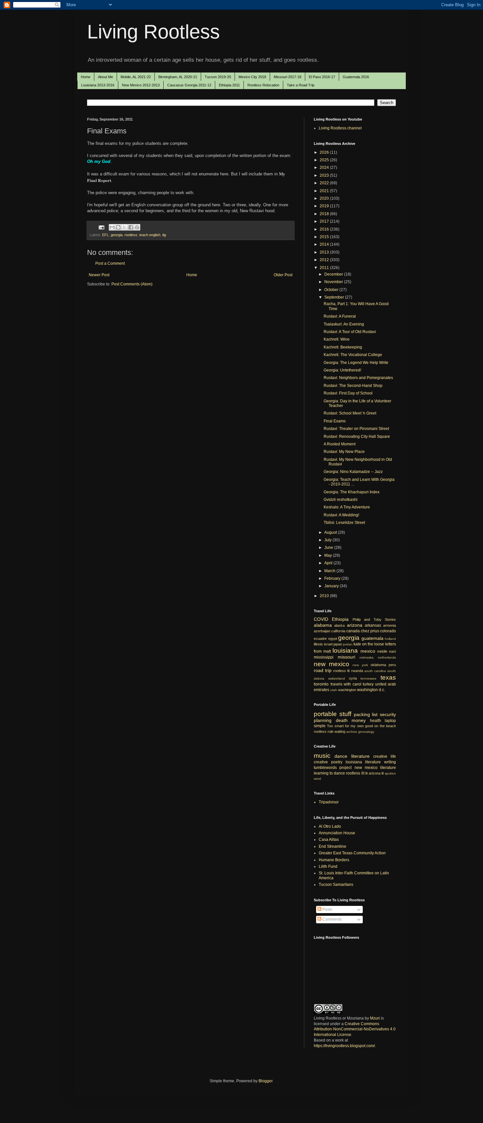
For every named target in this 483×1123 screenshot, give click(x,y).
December (334, 274)
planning (323, 720)
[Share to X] (124, 227)
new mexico (331, 664)
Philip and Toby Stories (374, 619)
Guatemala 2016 (356, 77)
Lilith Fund (328, 866)
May (328, 555)
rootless (131, 235)
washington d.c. (371, 689)
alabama (323, 625)
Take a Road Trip (300, 85)
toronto (321, 683)
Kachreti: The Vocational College (353, 354)
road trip (323, 670)
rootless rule (324, 731)
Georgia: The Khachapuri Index (352, 492)
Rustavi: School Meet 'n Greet (350, 413)
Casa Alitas (329, 839)
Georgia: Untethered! (342, 370)
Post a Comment (110, 263)
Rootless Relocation (263, 85)
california (338, 631)
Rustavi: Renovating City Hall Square (357, 436)
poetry (336, 762)
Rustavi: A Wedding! (341, 515)
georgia (117, 235)
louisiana (345, 650)
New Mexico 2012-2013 (141, 85)
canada (353, 631)
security (388, 714)
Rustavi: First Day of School (348, 393)
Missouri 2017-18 (287, 77)
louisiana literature (363, 762)
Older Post (283, 275)
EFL (105, 235)
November (334, 282)
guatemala (372, 638)
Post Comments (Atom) (131, 284)
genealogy (366, 731)
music (322, 755)
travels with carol (346, 684)
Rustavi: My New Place (344, 451)
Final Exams (335, 421)
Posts (326, 909)
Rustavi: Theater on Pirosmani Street (356, 428)
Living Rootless (153, 32)
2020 (325, 198)
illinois (318, 644)
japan (338, 644)
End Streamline (332, 846)
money (359, 720)
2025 (325, 160)
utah (333, 690)
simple (320, 726)
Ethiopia (340, 619)
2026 (325, 152)
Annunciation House (337, 833)
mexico (367, 651)
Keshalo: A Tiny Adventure (347, 507)
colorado (388, 631)
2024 (325, 167)
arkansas (373, 625)
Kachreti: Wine (337, 339)
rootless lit (341, 671)
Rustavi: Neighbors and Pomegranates (358, 377)
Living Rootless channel (340, 128)
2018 (325, 214)
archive (351, 731)
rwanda (357, 671)
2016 (325, 229)
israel (328, 644)
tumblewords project (333, 767)
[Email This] (112, 227)
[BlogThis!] (118, 227)
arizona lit (376, 773)
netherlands (387, 657)
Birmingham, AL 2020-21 (177, 77)
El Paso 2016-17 (322, 77)
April (329, 563)
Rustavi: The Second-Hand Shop (353, 385)
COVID (321, 619)
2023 (325, 175)
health (375, 720)
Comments (331, 919)
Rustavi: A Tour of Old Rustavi (350, 331)
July (328, 540)
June (329, 547)
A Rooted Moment (340, 444)
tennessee (368, 678)
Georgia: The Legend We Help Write (356, 362)
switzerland (336, 678)
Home (85, 77)
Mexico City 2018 (252, 77)
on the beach (385, 726)
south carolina (375, 671)
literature (360, 756)
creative (321, 762)
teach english (149, 235)
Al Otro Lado (330, 826)
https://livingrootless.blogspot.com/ (344, 1046)
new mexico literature (375, 767)
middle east (386, 651)
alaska (339, 625)
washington (347, 690)
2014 (325, 244)
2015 (325, 237)
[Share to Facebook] (130, 227)
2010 (325, 596)
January (332, 586)
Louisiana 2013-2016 (97, 85)
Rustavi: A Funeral (340, 316)
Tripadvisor (329, 802)
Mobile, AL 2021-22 (136, 77)
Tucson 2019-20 (218, 77)
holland (390, 638)
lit (366, 773)
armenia (389, 625)
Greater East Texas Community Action (352, 853)
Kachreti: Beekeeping (343, 347)
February (332, 578)
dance (340, 756)
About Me (105, 77)
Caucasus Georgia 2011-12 (189, 85)
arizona (354, 625)
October (331, 289)
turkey (368, 684)
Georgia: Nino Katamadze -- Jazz (353, 471)
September (334, 297)
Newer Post (99, 275)
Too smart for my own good (350, 726)
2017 (325, 221)
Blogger (265, 1081)
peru (392, 665)
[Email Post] (101, 227)
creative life (384, 756)
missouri (346, 657)
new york (360, 665)
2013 (325, 252)
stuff (345, 713)
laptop (390, 720)
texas (388, 677)
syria (353, 678)
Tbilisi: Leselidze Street (344, 522)
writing (390, 762)
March (330, 571)
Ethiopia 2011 (229, 85)
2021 (325, 191)
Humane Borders (334, 860)
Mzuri (375, 1018)
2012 (325, 260)
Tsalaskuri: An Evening (344, 324)
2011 (325, 267)
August (331, 532)
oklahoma (378, 665)
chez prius (370, 631)
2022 (325, 183)
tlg (164, 235)
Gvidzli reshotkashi (340, 499)
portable (325, 713)
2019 (325, 206)
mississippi (324, 657)
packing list (366, 714)
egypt (332, 638)
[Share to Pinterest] (137, 227)
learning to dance (329, 773)
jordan (348, 644)
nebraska (366, 657)
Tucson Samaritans (336, 884)
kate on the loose (369, 644)
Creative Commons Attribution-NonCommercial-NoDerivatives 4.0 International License (355, 1029)
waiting (339, 731)
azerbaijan (322, 631)
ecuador (320, 638)
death (342, 720)
